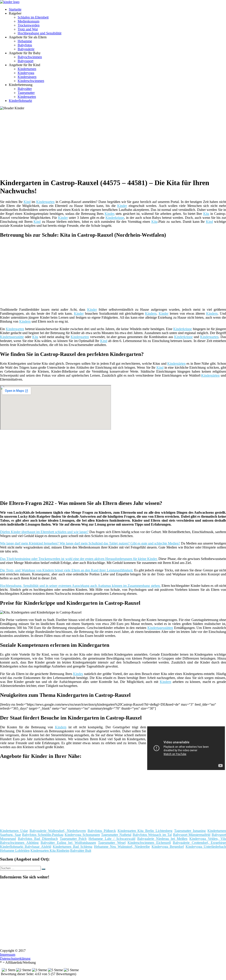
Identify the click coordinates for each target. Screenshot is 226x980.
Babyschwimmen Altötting (19, 842)
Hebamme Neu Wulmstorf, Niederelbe (122, 846)
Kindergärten (176, 363)
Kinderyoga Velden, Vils (207, 839)
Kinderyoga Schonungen (82, 835)
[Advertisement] (114, 143)
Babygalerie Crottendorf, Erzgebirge (199, 842)
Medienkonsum (28, 21)
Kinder (122, 206)
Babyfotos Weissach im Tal (152, 835)
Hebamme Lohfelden (15, 850)
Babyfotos (25, 45)
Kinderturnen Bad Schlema (72, 846)
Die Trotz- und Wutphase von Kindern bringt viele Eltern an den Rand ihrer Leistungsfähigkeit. (66, 570)
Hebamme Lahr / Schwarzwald (112, 839)
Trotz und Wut (28, 29)
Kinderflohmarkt (20, 100)
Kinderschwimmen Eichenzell (149, 842)
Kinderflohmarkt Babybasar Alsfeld (25, 846)
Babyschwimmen (30, 57)
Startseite (15, 9)
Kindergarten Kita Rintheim (49, 850)
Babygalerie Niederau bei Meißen (162, 839)
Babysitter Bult (80, 850)
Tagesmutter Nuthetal (116, 835)
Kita (206, 214)
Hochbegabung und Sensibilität (39, 33)
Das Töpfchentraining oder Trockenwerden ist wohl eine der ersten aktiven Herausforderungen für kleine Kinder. (79, 559)
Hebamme (25, 41)
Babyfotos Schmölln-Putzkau (42, 835)
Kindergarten (27, 97)
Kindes (110, 214)
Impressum (7, 954)
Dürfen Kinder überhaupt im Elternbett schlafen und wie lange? (44, 532)
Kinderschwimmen (31, 81)
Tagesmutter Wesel (112, 842)
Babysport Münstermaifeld (192, 835)
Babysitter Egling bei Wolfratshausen (68, 842)
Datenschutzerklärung (15, 958)
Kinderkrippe (114, 217)
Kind (27, 202)
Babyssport (25, 61)
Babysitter (25, 89)
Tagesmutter (26, 93)
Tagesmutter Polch (73, 839)
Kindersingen (27, 77)
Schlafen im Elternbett (33, 17)
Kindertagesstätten (160, 628)
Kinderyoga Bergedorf (168, 846)
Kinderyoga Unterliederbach (206, 846)
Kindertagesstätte (12, 337)
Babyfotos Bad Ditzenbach (38, 839)
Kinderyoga (26, 73)
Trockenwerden (29, 25)
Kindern (150, 313)
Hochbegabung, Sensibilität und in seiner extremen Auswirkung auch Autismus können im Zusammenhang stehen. (80, 586)
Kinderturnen (27, 69)
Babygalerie (26, 49)
